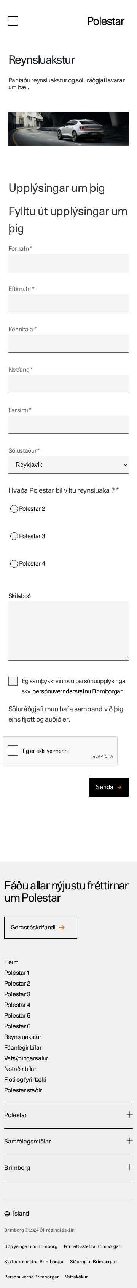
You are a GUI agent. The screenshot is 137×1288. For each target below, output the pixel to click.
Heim (11, 962)
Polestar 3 (32, 536)
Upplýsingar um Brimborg (30, 1246)
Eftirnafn (19, 289)
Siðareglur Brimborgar (93, 1261)
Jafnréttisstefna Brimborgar (92, 1246)
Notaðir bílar (20, 1069)
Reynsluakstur (22, 1037)
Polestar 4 (32, 564)
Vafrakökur (76, 1277)
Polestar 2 (32, 509)
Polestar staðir (23, 1090)
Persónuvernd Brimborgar (31, 1277)
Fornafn (18, 249)
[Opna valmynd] (13, 21)
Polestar (15, 1115)
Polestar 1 (16, 973)
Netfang (19, 370)
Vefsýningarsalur (26, 1058)
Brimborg (17, 1168)
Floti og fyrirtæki (25, 1080)
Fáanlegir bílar (23, 1048)
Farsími (18, 410)
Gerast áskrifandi (33, 928)
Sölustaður (22, 451)
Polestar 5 (17, 1016)
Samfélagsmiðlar (27, 1141)
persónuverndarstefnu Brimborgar (77, 691)
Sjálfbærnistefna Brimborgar (34, 1261)
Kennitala (20, 329)
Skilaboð (19, 596)
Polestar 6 (17, 1026)
